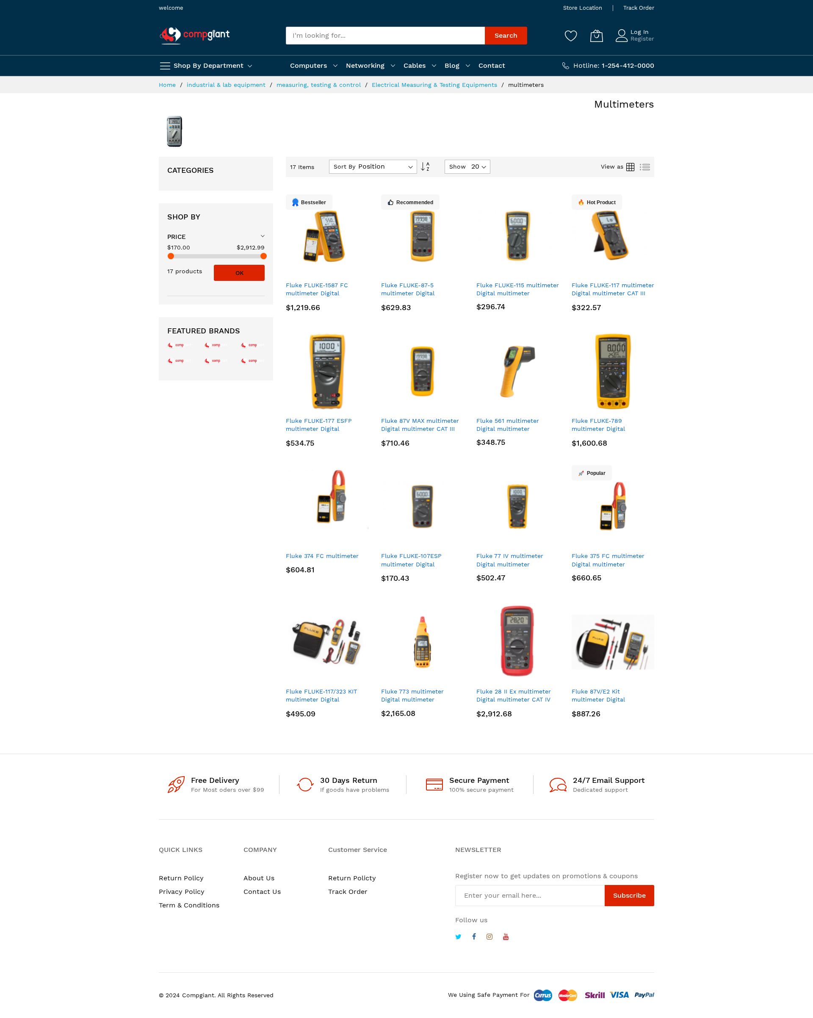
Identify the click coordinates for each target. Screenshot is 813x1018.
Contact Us (262, 892)
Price (176, 237)
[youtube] (506, 938)
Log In (639, 31)
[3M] (179, 361)
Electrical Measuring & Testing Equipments (435, 84)
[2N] (179, 345)
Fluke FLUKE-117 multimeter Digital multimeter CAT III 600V (613, 293)
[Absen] (253, 361)
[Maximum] (263, 256)
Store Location (582, 8)
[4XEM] (216, 361)
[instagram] (489, 938)
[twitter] (458, 938)
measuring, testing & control (320, 84)
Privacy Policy (182, 892)
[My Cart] (596, 35)
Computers (308, 65)
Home (168, 84)
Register (642, 38)
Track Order (638, 8)
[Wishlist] (571, 35)
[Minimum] (171, 256)
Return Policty (352, 878)
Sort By (344, 166)
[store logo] (195, 36)
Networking (365, 65)
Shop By (183, 216)
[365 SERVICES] (216, 345)
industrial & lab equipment (227, 84)
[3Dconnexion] (253, 345)
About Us (258, 878)
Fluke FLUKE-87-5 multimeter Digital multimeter (407, 293)
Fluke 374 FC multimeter (322, 555)
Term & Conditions (189, 905)
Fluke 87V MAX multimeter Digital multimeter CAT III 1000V (420, 429)
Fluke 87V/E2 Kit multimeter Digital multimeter (598, 699)
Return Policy (181, 878)
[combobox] (385, 35)
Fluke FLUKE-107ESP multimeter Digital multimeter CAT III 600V (416, 564)
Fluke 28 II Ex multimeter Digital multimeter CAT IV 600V (513, 699)
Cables (415, 65)
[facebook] (474, 938)
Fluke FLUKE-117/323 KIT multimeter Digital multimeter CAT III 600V (321, 699)
